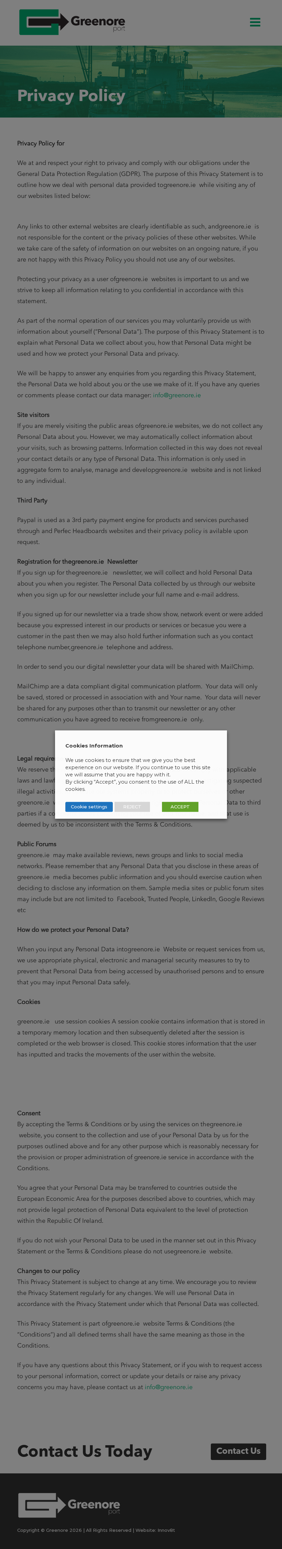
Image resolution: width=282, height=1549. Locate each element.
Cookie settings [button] (89, 806)
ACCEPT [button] (180, 806)
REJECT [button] (132, 806)
